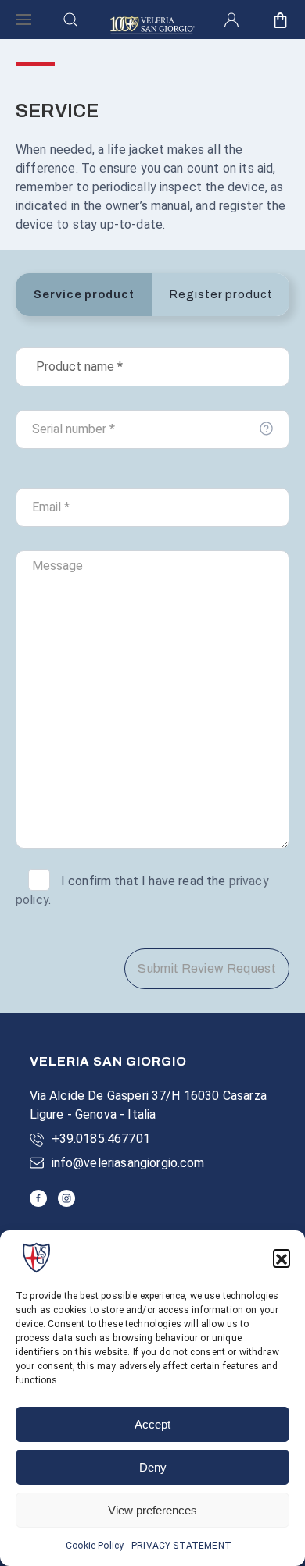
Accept (152, 1424)
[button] (281, 1257)
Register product (220, 294)
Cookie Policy (95, 1545)
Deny (153, 1467)
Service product (84, 294)
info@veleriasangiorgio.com (128, 1162)
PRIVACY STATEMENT (181, 1545)
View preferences (152, 1510)
